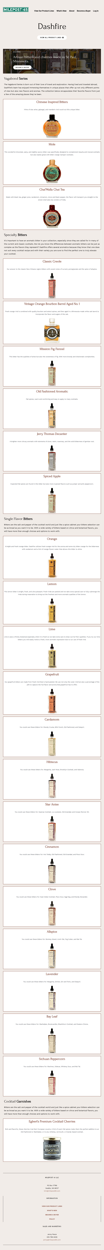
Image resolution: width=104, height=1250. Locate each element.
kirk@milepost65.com (52, 1191)
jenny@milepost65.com (52, 1240)
